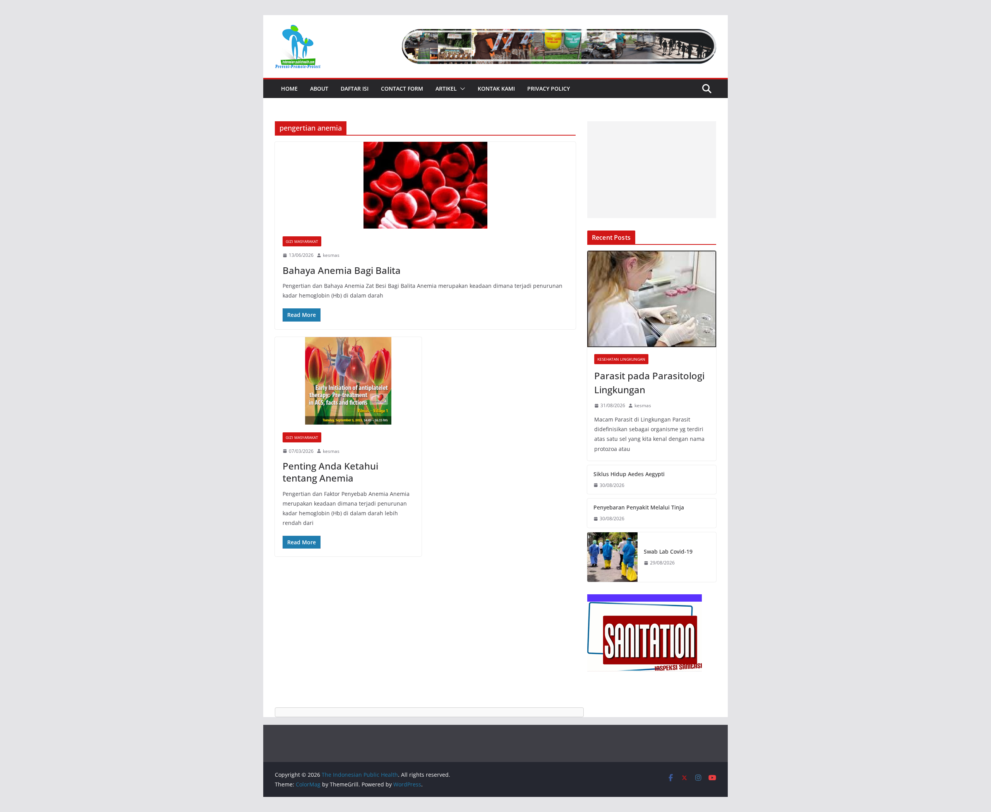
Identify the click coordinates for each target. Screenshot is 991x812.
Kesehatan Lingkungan (621, 359)
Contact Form (402, 88)
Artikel (446, 88)
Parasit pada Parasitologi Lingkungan (649, 382)
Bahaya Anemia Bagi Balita (342, 270)
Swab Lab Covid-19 (668, 551)
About (319, 88)
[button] (461, 88)
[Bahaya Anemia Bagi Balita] (425, 185)
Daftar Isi (355, 88)
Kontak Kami (496, 88)
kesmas (331, 255)
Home (289, 88)
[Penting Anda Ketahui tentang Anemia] (348, 381)
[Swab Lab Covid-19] (612, 557)
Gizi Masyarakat (302, 241)
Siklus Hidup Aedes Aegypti (629, 474)
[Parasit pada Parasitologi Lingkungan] (651, 299)
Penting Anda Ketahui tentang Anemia (330, 471)
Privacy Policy (548, 88)
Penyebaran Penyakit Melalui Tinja (638, 507)
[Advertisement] (651, 169)
